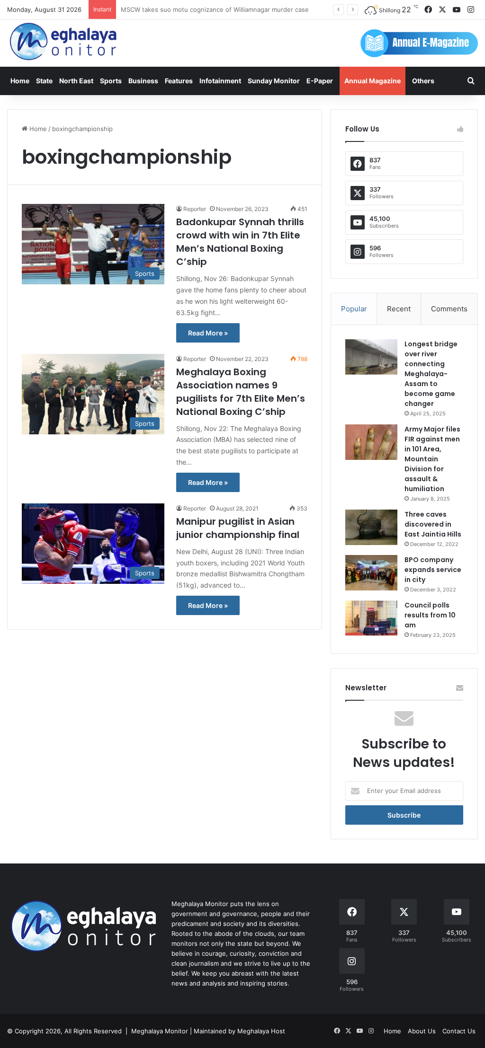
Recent (399, 308)
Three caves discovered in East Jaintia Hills (432, 524)
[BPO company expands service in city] (371, 572)
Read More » (208, 333)
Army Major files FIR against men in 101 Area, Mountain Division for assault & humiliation (432, 458)
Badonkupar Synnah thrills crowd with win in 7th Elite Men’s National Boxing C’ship (240, 241)
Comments (449, 308)
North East (76, 81)
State (44, 81)
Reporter (194, 208)
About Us (422, 1031)
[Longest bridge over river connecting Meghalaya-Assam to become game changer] (371, 357)
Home (19, 81)
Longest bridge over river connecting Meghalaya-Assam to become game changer (431, 373)
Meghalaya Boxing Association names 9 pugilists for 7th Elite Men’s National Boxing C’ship (240, 391)
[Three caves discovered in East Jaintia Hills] (371, 527)
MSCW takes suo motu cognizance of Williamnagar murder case (215, 9)
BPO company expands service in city (432, 569)
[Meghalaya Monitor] (64, 41)
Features (179, 81)
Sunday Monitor (274, 81)
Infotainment (220, 81)
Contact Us (459, 1031)
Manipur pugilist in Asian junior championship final (237, 528)
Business (143, 81)
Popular (354, 308)
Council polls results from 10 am (430, 615)
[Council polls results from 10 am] (371, 618)
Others (423, 81)
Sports (111, 81)
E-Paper (319, 81)
